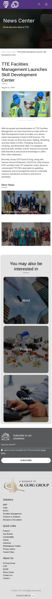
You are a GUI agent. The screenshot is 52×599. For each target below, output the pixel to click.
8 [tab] (23, 116)
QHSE (5, 569)
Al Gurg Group (9, 563)
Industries (7, 543)
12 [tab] (28, 119)
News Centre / (12, 52)
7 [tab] (13, 116)
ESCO (5, 511)
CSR (5, 566)
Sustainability (8, 537)
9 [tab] (32, 116)
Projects (6, 531)
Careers (6, 578)
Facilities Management (12, 514)
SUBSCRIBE (26, 460)
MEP (5, 505)
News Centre (8, 572)
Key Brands (8, 534)
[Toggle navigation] (46, 4)
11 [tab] (18, 119)
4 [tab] (32, 113)
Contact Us (7, 575)
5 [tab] (42, 113)
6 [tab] (4, 116)
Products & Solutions (11, 517)
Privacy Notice (9, 549)
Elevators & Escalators (12, 520)
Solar (5, 508)
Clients (6, 540)
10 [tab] (42, 116)
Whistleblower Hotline (12, 546)
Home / (4, 52)
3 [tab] (23, 113)
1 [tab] (4, 113)
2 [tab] (13, 113)
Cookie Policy (8, 552)
